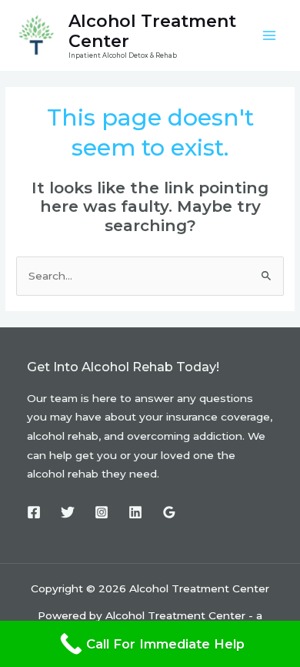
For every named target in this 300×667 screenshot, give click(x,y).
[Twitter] (68, 512)
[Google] (169, 512)
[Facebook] (34, 512)
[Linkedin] (135, 512)
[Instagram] (101, 512)
